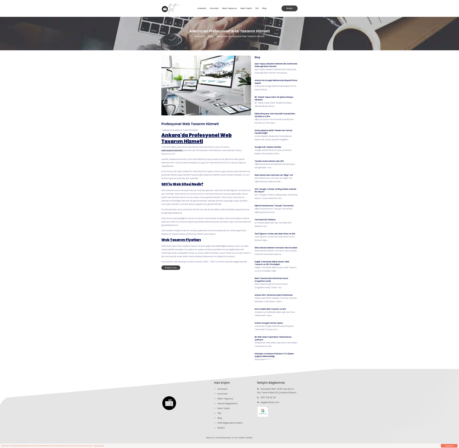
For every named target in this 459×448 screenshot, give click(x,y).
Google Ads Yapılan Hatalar (268, 147)
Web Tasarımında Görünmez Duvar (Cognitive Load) (271, 279)
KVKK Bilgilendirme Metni (230, 422)
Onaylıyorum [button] (449, 445)
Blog (264, 8)
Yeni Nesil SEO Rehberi (265, 219)
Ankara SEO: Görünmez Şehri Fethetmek (274, 295)
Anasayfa (201, 8)
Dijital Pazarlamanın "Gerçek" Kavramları (274, 205)
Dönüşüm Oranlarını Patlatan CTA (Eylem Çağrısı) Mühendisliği (274, 355)
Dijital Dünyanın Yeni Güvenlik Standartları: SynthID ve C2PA (275, 115)
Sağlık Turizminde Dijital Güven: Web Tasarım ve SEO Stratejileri (272, 263)
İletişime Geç (171, 267)
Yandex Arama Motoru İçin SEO (269, 161)
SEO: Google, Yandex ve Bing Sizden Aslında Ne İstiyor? (275, 190)
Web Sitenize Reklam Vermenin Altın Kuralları (276, 247)
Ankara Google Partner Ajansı (269, 323)
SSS (257, 8)
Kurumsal (214, 8)
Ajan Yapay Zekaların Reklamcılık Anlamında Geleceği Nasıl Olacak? (276, 65)
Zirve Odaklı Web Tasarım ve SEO (270, 309)
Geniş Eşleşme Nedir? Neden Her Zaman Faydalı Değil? (273, 131)
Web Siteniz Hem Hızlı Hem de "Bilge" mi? (274, 175)
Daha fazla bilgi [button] (99, 446)
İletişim (289, 8)
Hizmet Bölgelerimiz (228, 403)
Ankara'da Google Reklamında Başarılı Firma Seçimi (276, 81)
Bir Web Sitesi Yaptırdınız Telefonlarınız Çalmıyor (273, 338)
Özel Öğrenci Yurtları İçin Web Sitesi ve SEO (275, 233)
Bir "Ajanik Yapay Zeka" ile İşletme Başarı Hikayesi (274, 98)
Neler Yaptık (246, 8)
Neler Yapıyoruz (229, 8)
